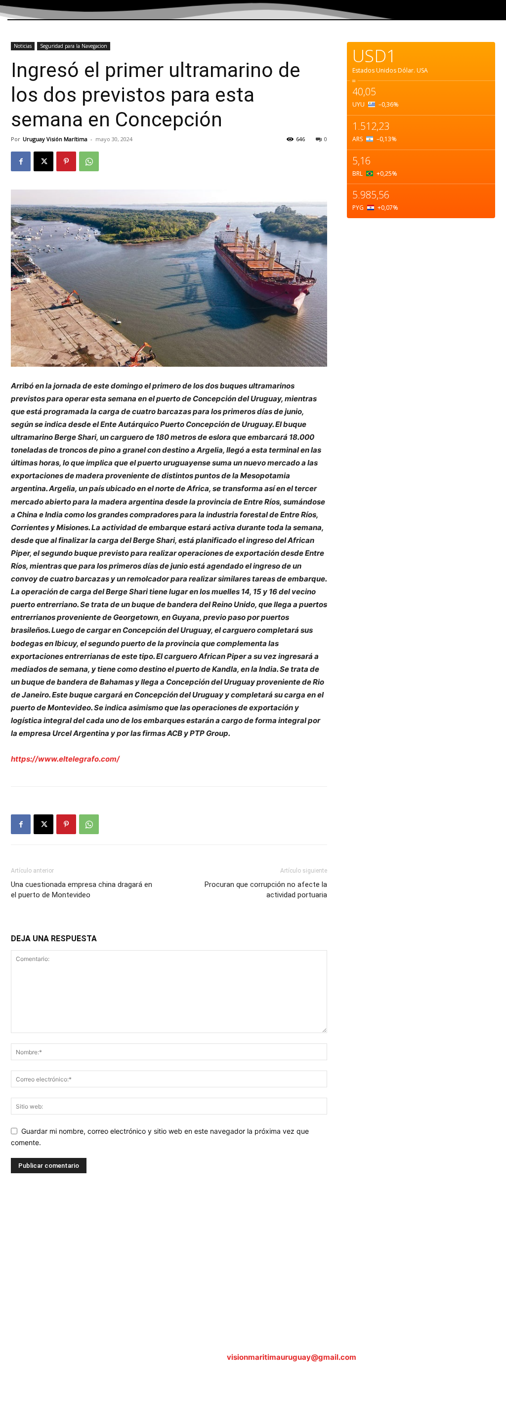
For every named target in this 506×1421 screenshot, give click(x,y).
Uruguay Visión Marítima (55, 139)
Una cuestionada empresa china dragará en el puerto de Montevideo (81, 889)
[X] (43, 161)
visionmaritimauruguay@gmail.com (291, 1357)
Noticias (23, 45)
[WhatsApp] (89, 161)
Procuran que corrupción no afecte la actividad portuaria (266, 889)
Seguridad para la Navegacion (73, 45)
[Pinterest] (66, 161)
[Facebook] (21, 161)
